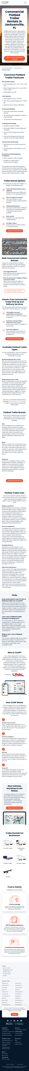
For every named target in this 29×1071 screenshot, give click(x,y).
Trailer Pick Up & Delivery (21, 1029)
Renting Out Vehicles (7, 1035)
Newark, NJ (17, 998)
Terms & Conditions (10, 1064)
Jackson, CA (5, 994)
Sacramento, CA (6, 1004)
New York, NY (5, 1000)
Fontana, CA (5, 991)
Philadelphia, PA (19, 1000)
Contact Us (5, 1057)
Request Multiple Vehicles (14, 291)
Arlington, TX (5, 983)
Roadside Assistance (7, 1040)
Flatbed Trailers (6, 972)
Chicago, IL (4, 987)
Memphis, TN (18, 996)
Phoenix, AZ (4, 1002)
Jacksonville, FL (18, 68)
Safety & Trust (6, 1038)
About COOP (5, 1053)
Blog (16, 1040)
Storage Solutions (6, 1033)
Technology (18, 1031)
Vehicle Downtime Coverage (6, 1044)
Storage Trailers (7, 973)
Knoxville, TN (18, 994)
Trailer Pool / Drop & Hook (8, 1031)
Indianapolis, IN (19, 991)
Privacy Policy (20, 1064)
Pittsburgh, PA (18, 1002)
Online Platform (18, 1035)
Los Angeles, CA (6, 996)
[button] (25, 2)
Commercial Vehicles (7, 68)
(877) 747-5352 (6, 1059)
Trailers (4, 966)
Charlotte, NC (18, 985)
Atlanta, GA (18, 983)
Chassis (5, 975)
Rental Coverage (6, 1042)
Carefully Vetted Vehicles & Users (6, 1048)
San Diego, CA (18, 1004)
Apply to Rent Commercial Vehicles (15, 58)
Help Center (18, 1042)
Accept (14, 1014)
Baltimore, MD (5, 985)
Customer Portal (19, 1033)
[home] (5, 2)
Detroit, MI (17, 989)
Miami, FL (4, 998)
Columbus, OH (18, 987)
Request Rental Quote (14, 231)
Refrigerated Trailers (8, 970)
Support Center (18, 1044)
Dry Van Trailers (6, 968)
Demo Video (5, 1055)
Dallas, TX (4, 989)
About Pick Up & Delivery (14, 339)
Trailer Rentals (5, 1029)
